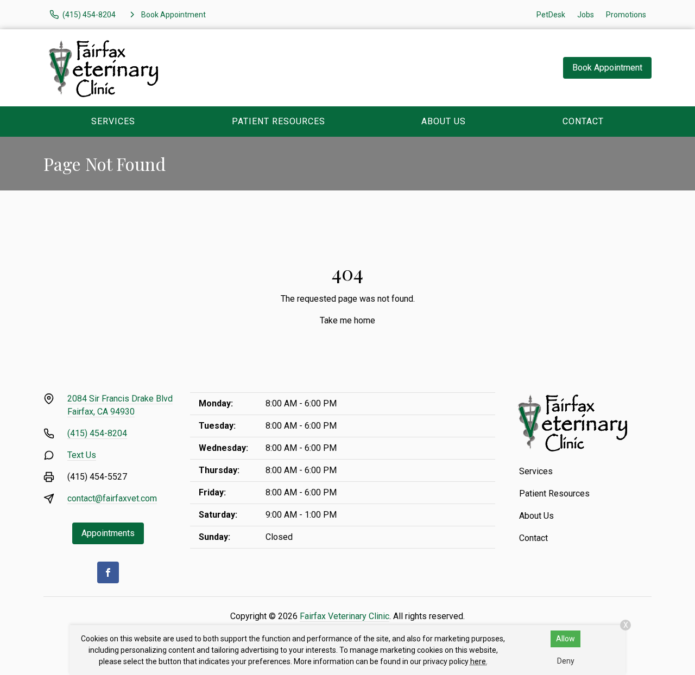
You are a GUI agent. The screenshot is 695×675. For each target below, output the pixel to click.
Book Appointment (607, 67)
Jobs (585, 14)
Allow (565, 638)
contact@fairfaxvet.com (112, 498)
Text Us (81, 455)
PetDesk (550, 14)
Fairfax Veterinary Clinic (344, 616)
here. (479, 661)
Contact (583, 121)
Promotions (626, 14)
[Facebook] (108, 572)
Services (113, 121)
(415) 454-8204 (97, 433)
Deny (565, 661)
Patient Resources (278, 121)
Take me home (347, 320)
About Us (443, 121)
